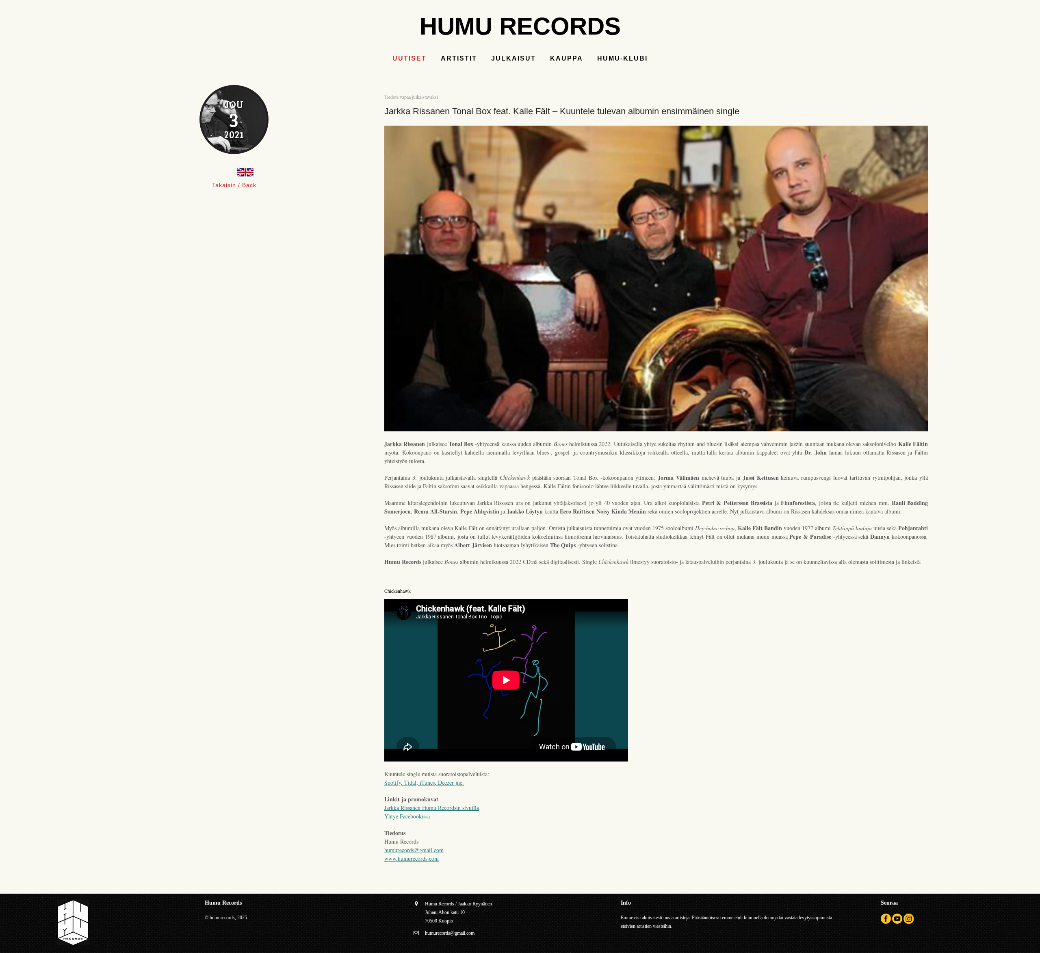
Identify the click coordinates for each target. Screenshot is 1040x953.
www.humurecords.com (411, 858)
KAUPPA (566, 58)
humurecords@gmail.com (414, 850)
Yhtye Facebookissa (407, 816)
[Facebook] (886, 922)
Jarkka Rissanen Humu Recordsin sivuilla (431, 808)
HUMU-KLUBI (622, 58)
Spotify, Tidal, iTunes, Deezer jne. (424, 782)
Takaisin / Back (234, 185)
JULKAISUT (513, 58)
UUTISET (409, 58)
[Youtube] (897, 922)
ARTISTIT (459, 58)
